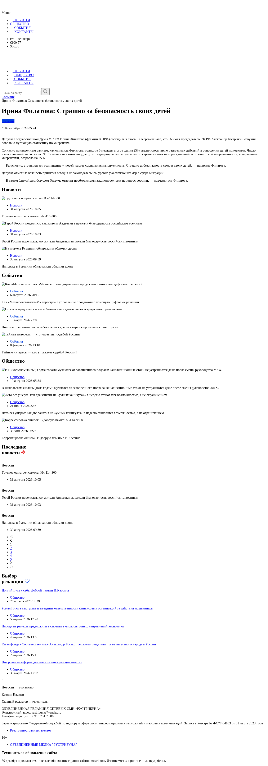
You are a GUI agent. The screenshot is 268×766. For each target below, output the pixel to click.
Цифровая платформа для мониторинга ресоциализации (42, 662)
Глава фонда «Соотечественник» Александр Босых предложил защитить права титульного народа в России (79, 644)
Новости (16, 205)
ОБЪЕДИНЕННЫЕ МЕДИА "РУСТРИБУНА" (43, 744)
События (8, 121)
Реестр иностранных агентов (31, 730)
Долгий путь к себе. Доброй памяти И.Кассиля (35, 590)
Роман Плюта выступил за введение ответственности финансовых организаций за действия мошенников (77, 608)
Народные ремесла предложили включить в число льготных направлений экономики (63, 626)
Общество (17, 377)
